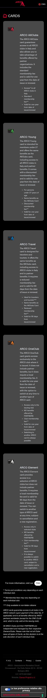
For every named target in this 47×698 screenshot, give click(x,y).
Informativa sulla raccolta (16, 694)
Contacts (18, 661)
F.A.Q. (8, 661)
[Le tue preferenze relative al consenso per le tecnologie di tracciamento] (42, 695)
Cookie (38, 661)
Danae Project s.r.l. (27, 677)
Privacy (28, 661)
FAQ (38, 583)
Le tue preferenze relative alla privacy (26, 689)
